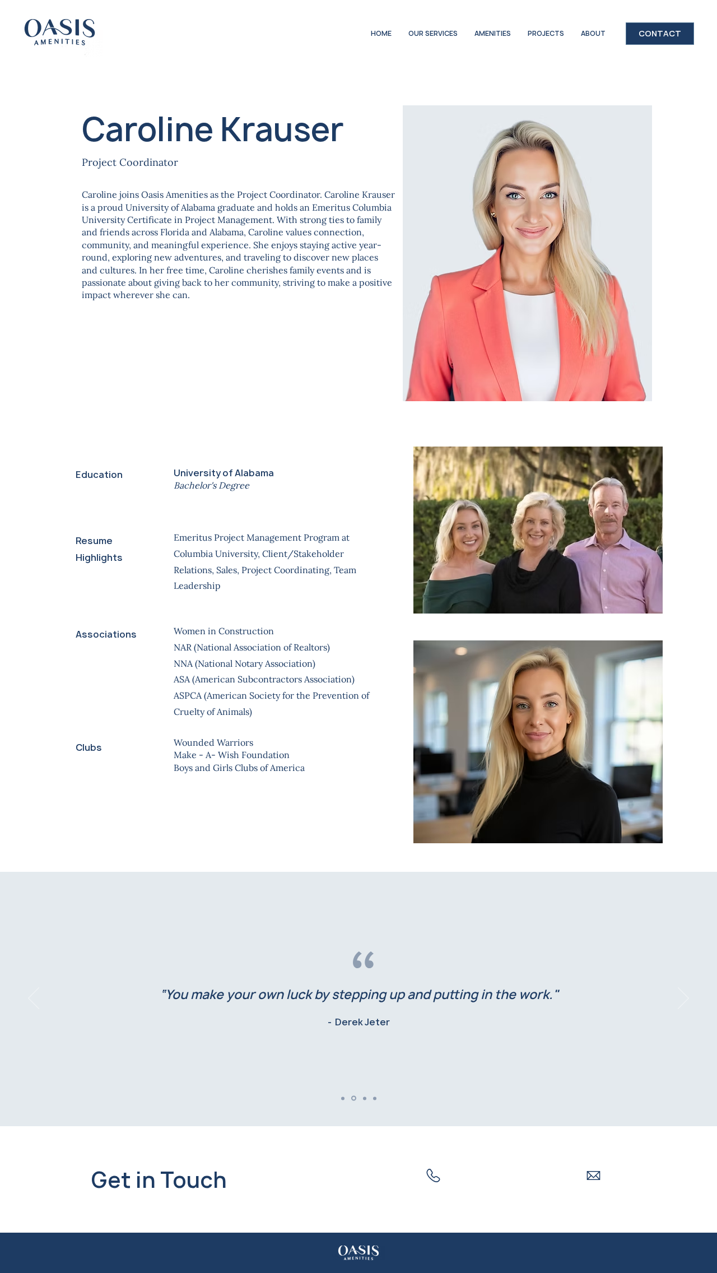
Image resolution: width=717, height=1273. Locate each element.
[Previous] (33, 999)
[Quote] (342, 1098)
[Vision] (364, 1098)
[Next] (683, 999)
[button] (492, 34)
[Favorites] (353, 1098)
